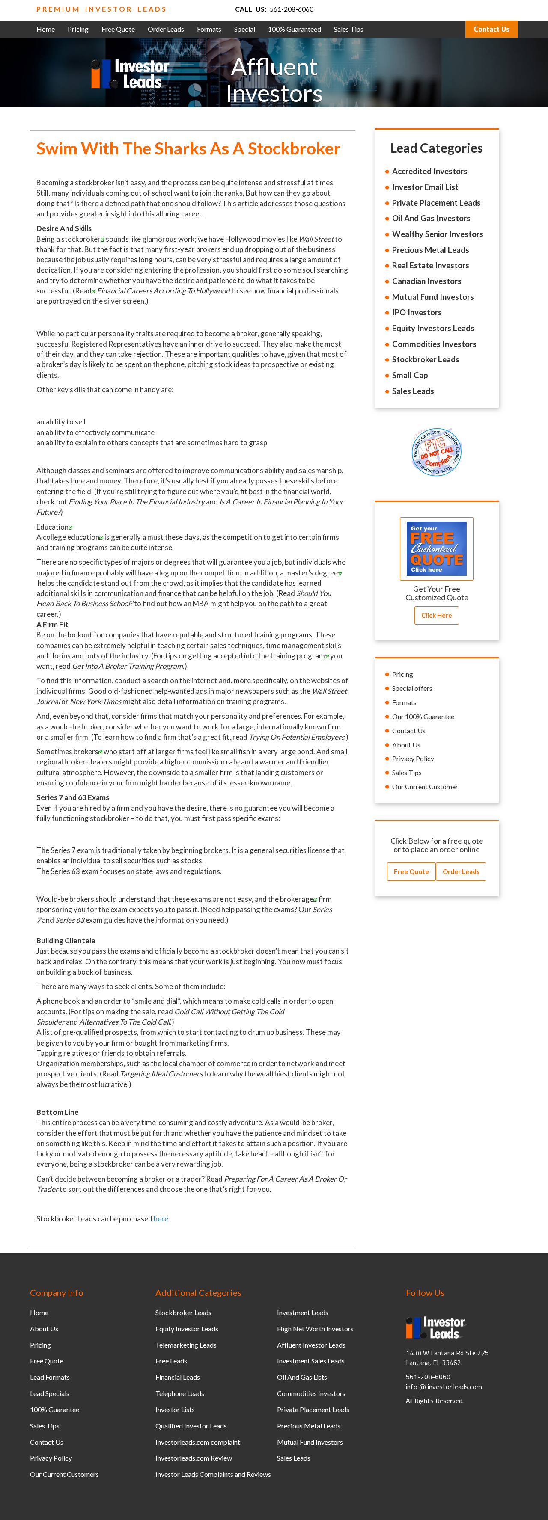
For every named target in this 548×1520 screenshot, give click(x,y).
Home (45, 29)
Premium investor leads (101, 9)
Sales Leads (293, 1458)
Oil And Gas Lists (302, 1377)
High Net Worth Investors (315, 1328)
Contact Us (491, 29)
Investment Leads (302, 1312)
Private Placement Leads (313, 1409)
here (161, 1218)
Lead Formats (50, 1377)
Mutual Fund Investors (310, 1442)
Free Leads (171, 1361)
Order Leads (166, 29)
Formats (209, 29)
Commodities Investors (311, 1393)
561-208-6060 (291, 9)
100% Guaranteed (294, 29)
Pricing (78, 29)
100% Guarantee (54, 1409)
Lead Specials (49, 1393)
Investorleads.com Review (193, 1458)
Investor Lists (175, 1409)
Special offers (412, 688)
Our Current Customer (425, 786)
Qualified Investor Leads (191, 1426)
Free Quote (118, 29)
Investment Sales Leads (311, 1361)
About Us (406, 745)
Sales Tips (348, 29)
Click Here (436, 615)
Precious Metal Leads (308, 1426)
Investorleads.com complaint (197, 1442)
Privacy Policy (413, 758)
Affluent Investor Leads (311, 1345)
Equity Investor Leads (186, 1328)
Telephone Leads (179, 1393)
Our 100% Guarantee (423, 716)
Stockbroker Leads (183, 1312)
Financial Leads (177, 1377)
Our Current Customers (64, 1474)
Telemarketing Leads (186, 1345)
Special (244, 29)
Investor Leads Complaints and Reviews (213, 1474)
